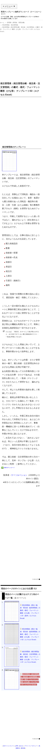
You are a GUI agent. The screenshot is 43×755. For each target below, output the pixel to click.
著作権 (23, 748)
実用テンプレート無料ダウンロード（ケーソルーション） (21, 13)
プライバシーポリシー (30, 746)
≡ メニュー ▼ (9, 6)
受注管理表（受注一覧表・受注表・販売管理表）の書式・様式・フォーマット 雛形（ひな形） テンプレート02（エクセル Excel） (30, 634)
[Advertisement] (21, 56)
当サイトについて (8, 746)
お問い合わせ (19, 746)
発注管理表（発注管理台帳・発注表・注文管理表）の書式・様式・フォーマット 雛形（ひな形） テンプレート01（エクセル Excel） (30, 657)
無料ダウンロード (9, 467)
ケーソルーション (19, 475)
